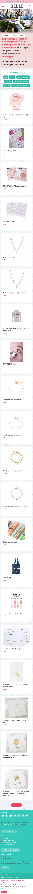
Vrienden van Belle (22, 1)
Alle (5, 77)
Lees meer (12, 888)
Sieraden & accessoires (21, 81)
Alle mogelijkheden (9, 832)
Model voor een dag (8, 844)
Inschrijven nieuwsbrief (10, 850)
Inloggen (11, 1)
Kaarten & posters (23, 77)
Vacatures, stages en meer (10, 842)
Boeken (12, 77)
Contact (5, 868)
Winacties (5, 846)
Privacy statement (6, 877)
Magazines (8, 81)
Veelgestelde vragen (8, 840)
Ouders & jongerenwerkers (21, 85)
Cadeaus (6, 85)
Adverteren (6, 838)
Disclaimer (15, 877)
